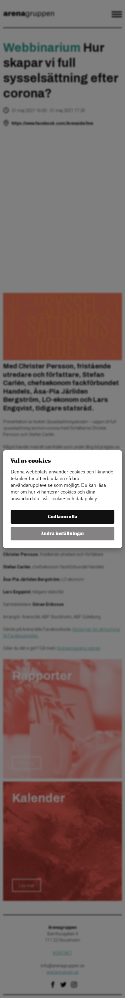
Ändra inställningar (62, 533)
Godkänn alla (62, 516)
